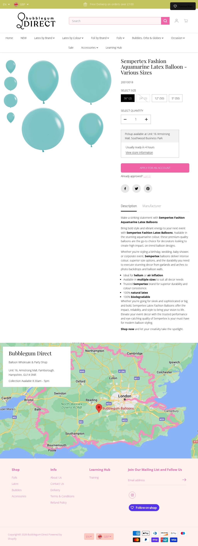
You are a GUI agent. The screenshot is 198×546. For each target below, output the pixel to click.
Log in (147, 176)
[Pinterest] (148, 188)
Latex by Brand (43, 38)
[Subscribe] (184, 480)
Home (9, 38)
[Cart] (186, 21)
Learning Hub (114, 47)
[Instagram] (132, 495)
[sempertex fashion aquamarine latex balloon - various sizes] (43, 82)
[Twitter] (136, 188)
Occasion (177, 38)
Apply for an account (155, 168)
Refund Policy (58, 502)
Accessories (88, 47)
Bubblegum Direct (38, 534)
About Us (56, 477)
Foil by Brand (99, 38)
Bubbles (17, 490)
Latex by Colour (72, 38)
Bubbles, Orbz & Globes (147, 38)
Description (129, 206)
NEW (23, 38)
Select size (128, 90)
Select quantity (132, 110)
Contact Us (57, 483)
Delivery (55, 490)
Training (94, 477)
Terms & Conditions (62, 496)
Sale (70, 47)
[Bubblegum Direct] (36, 21)
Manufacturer (152, 206)
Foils (120, 38)
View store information (139, 152)
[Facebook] (125, 188)
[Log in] (176, 21)
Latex (15, 483)
